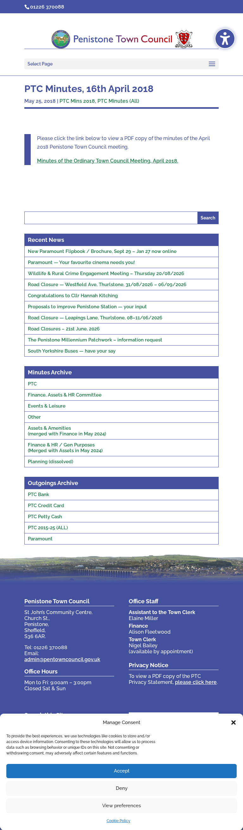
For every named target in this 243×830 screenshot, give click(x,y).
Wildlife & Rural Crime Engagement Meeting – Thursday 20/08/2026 (106, 273)
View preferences (121, 805)
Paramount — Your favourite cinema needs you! (81, 262)
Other (34, 417)
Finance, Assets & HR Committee (65, 395)
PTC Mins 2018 (77, 101)
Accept (121, 771)
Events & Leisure (46, 406)
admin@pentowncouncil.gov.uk (62, 659)
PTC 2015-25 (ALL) (48, 528)
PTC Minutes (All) (118, 101)
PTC (32, 384)
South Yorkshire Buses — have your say (71, 351)
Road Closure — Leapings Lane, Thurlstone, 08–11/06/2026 (95, 318)
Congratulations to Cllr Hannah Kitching (73, 295)
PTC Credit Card (46, 505)
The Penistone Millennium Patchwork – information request (95, 340)
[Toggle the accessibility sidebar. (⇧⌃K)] (225, 38)
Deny (122, 788)
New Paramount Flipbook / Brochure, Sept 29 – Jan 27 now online (102, 251)
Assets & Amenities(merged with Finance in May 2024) (67, 431)
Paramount (40, 539)
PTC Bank (38, 494)
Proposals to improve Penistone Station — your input (87, 307)
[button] (233, 722)
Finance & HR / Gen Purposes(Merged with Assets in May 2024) (65, 447)
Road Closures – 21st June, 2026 (64, 329)
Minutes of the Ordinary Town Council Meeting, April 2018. (107, 161)
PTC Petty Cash (45, 517)
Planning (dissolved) (50, 461)
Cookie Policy (118, 821)
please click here (196, 682)
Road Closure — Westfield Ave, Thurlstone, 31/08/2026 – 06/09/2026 (107, 284)
